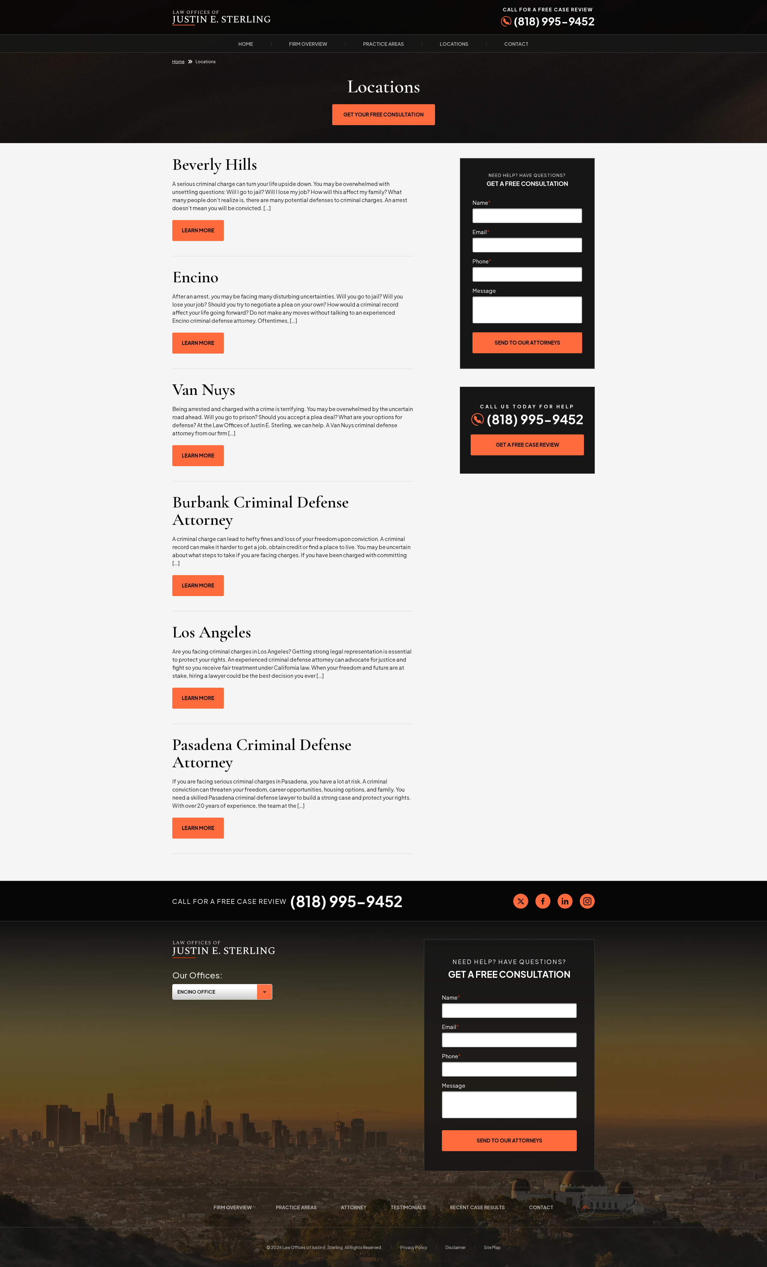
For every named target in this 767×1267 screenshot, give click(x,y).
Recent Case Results (477, 1207)
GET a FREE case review (527, 444)
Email (481, 231)
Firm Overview (308, 44)
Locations (454, 44)
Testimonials (408, 1207)
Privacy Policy (414, 1247)
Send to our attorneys (527, 342)
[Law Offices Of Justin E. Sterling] (224, 942)
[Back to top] (585, 1207)
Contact (516, 44)
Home (245, 44)
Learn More (198, 230)
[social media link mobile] (520, 901)
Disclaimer (456, 1247)
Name (481, 202)
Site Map (492, 1247)
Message (484, 290)
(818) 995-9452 (549, 17)
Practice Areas (383, 44)
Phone (481, 261)
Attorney (353, 1207)
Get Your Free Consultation (383, 114)
